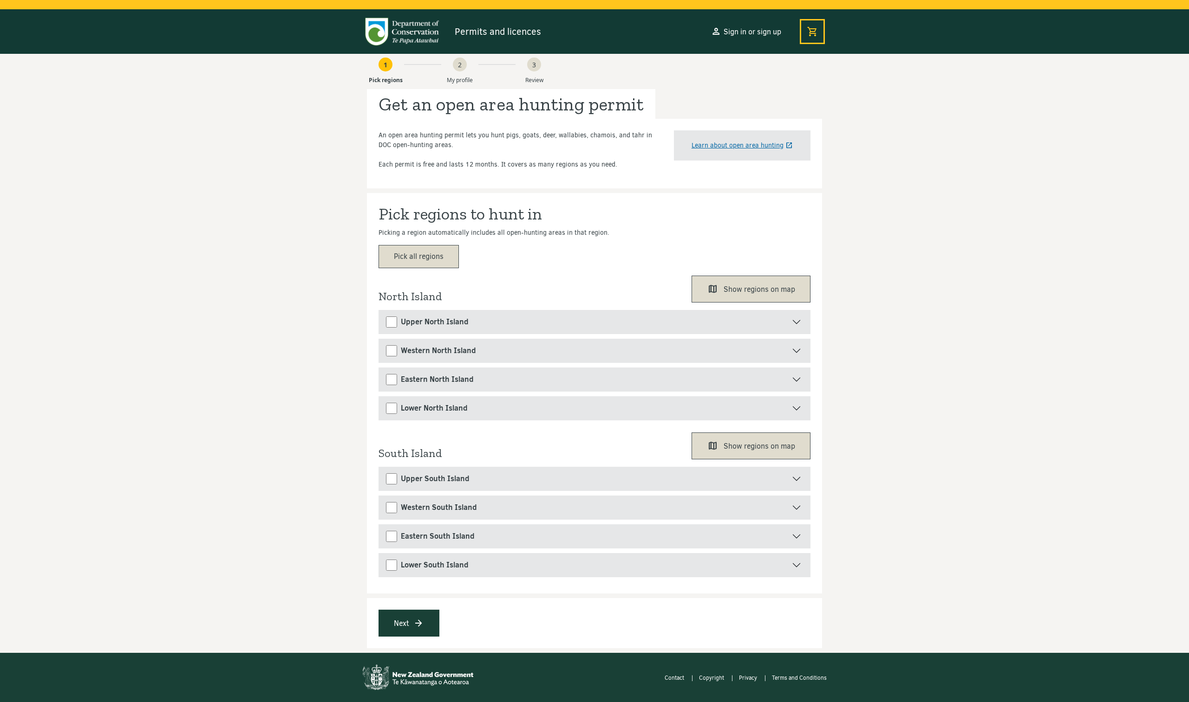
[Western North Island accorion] (594, 351)
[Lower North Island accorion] (594, 408)
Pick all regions (419, 256)
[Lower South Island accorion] (594, 565)
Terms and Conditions (799, 678)
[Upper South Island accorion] (594, 479)
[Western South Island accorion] (594, 508)
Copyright (712, 678)
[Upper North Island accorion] (594, 322)
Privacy (748, 678)
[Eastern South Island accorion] (594, 536)
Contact (675, 678)
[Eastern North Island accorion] (594, 379)
